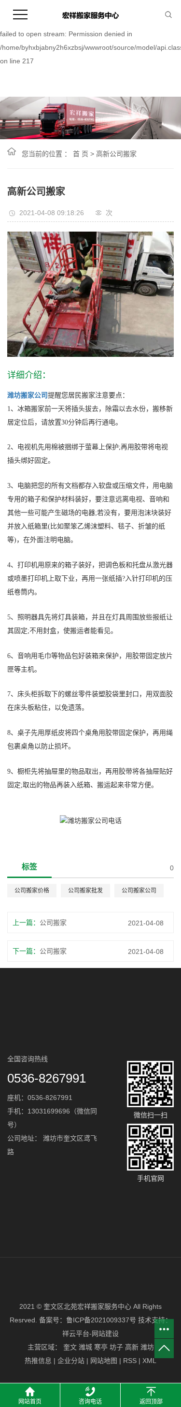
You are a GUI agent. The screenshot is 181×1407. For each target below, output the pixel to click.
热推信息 (38, 1360)
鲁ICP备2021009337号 (101, 1320)
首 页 (80, 154)
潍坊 (147, 1347)
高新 (132, 1347)
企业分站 (70, 1360)
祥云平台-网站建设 (90, 1333)
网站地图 (103, 1360)
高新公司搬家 (116, 154)
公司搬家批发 (85, 890)
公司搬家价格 (31, 890)
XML (149, 1360)
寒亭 (101, 1347)
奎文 (70, 1347)
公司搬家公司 (139, 890)
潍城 (85, 1347)
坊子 (116, 1347)
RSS (130, 1360)
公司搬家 (53, 922)
